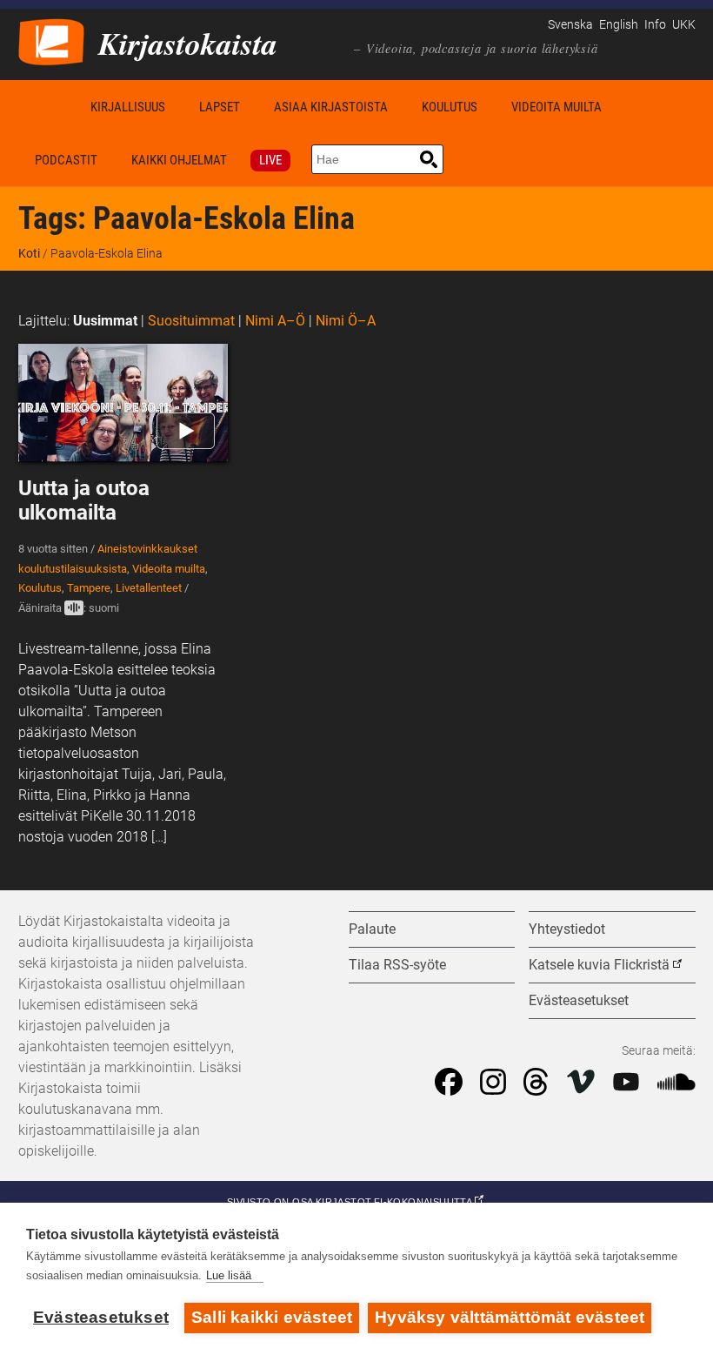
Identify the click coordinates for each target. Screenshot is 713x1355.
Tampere (88, 587)
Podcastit (66, 160)
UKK (684, 24)
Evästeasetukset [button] (579, 1000)
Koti (46, 106)
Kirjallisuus (127, 107)
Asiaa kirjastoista (331, 107)
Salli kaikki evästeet (271, 1317)
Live (270, 160)
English (618, 24)
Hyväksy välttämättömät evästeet (509, 1317)
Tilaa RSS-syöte (397, 964)
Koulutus (449, 107)
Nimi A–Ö (275, 320)
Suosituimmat (191, 320)
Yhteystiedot (567, 929)
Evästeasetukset (101, 1317)
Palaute (372, 929)
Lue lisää (228, 1275)
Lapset (219, 107)
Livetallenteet (149, 587)
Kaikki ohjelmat (179, 160)
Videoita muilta (556, 107)
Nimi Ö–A (346, 320)
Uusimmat (105, 320)
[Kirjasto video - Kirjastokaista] (51, 40)
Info (655, 24)
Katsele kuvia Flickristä (599, 964)
